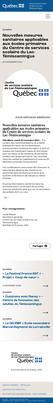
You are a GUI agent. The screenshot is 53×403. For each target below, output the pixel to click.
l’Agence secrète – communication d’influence (29, 401)
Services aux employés (14, 390)
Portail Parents (11, 385)
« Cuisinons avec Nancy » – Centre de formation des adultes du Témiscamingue (23, 300)
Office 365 (25, 385)
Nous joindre (39, 394)
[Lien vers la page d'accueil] (13, 6)
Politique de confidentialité (17, 394)
